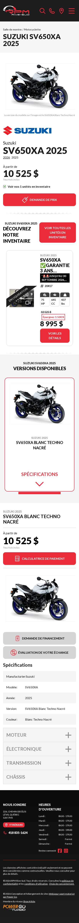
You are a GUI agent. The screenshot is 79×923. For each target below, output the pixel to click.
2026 (6, 157)
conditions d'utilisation (36, 883)
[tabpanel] (55, 830)
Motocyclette (32, 29)
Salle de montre (12, 29)
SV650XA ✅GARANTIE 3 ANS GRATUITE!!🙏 (55, 265)
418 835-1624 (17, 832)
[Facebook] (60, 850)
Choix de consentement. (61, 883)
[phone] (52, 10)
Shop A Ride (29, 901)
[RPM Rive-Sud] (16, 11)
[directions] (61, 10)
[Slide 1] (39, 493)
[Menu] (71, 11)
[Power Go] (39, 908)
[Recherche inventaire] (42, 10)
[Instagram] (66, 850)
